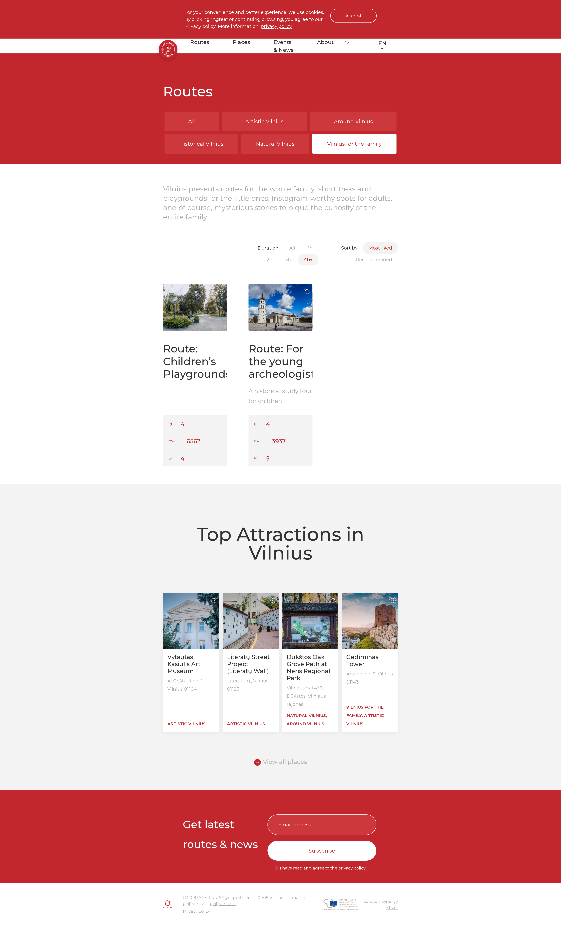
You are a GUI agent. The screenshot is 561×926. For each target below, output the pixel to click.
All (191, 121)
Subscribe (322, 850)
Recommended (374, 259)
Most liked (380, 248)
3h (288, 259)
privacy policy (276, 26)
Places (241, 42)
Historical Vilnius (201, 144)
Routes (199, 42)
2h (269, 259)
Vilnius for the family (354, 144)
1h (310, 248)
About (325, 42)
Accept (353, 16)
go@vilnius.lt (223, 903)
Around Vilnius (353, 121)
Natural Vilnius (275, 144)
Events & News (283, 46)
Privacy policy (196, 911)
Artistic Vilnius (264, 121)
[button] (222, 307)
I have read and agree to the (323, 868)
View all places (285, 761)
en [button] (382, 43)
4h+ (308, 259)
